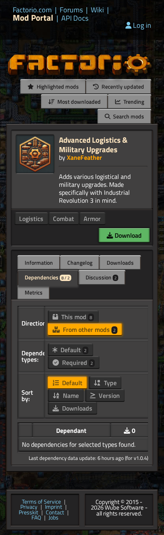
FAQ (36, 518)
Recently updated (122, 86)
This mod (76, 317)
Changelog (79, 262)
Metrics (34, 292)
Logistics (31, 218)
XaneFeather (84, 157)
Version (108, 395)
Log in (142, 25)
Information (39, 262)
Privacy (28, 507)
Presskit (28, 513)
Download (127, 235)
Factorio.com (32, 10)
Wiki (97, 10)
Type (109, 383)
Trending (133, 101)
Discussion (101, 277)
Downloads (120, 262)
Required (77, 362)
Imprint (53, 507)
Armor (92, 218)
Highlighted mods (57, 86)
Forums (71, 10)
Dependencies (47, 277)
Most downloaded (78, 101)
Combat (63, 218)
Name (70, 395)
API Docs (74, 18)
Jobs (54, 518)
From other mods (88, 329)
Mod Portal (33, 18)
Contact (55, 513)
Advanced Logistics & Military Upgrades (93, 144)
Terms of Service (41, 502)
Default (73, 350)
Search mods (128, 116)
